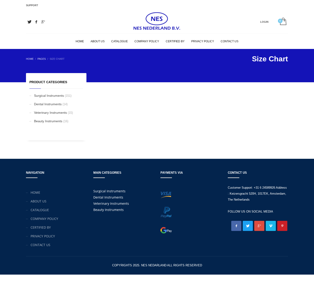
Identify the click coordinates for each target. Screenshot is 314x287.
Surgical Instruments (49, 95)
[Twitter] (29, 21)
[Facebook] (36, 21)
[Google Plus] (43, 21)
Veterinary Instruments (50, 112)
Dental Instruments (48, 104)
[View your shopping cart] (283, 21)
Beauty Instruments (48, 121)
